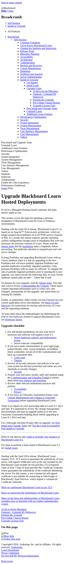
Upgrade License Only (44, 105)
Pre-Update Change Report (46, 102)
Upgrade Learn (34, 88)
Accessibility (26, 57)
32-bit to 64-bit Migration (45, 91)
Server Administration (31, 77)
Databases (25, 71)
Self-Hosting (14, 23)
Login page (19, 357)
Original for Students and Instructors (38, 48)
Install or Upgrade (17, 26)
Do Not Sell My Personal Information (20, 555)
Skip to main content (11, 2)
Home (4, 188)
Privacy (17, 392)
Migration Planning (29, 54)
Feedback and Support (31, 74)
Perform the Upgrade (43, 99)
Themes (18, 360)
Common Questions (30, 42)
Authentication (27, 62)
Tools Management (29, 128)
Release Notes (27, 51)
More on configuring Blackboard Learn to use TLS (26, 487)
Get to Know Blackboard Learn (36, 45)
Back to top (7, 561)
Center (7, 11)
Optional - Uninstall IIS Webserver (18, 512)
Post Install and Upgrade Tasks (42, 108)
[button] (36, 31)
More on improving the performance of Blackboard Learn (30, 492)
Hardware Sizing (13, 319)
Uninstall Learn (34, 111)
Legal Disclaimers (10, 550)
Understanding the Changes (35, 285)
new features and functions (32, 380)
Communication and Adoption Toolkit (30, 377)
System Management (30, 125)
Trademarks (17, 547)
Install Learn (33, 85)
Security (24, 120)
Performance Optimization (33, 117)
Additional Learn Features (40, 114)
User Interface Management (34, 131)
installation (27, 246)
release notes (7, 246)
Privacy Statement (10, 553)
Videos (23, 137)
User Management (29, 134)
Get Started (32, 82)
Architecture (26, 59)
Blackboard (13, 36)
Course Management (30, 68)
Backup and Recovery (31, 65)
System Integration (29, 122)
